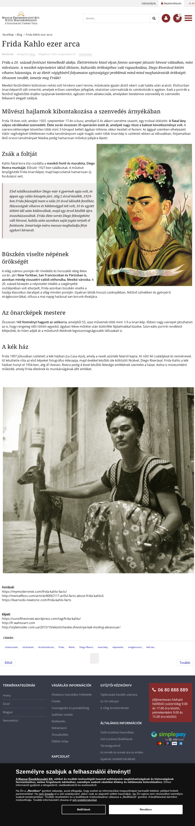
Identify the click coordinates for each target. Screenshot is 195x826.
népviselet (118, 647)
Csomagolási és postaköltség (70, 708)
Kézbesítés (58, 721)
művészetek (11, 647)
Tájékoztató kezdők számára (118, 694)
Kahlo (72, 647)
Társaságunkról (110, 745)
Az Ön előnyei (109, 701)
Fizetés (56, 701)
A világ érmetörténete (114, 708)
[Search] (154, 18)
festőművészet (46, 647)
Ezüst (6, 704)
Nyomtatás (85, 54)
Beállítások (83, 809)
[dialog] (97, 794)
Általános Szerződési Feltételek (72, 694)
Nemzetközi (10, 720)
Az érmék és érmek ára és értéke (121, 752)
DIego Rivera (86, 647)
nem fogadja (46, 793)
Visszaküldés (60, 734)
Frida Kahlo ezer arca (41, 43)
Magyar (8, 712)
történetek (28, 647)
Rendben (146, 809)
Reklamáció (59, 728)
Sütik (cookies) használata (117, 732)
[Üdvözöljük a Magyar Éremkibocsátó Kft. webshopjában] (166, 18)
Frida (62, 647)
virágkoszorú (135, 647)
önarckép (103, 647)
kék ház (150, 647)
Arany (7, 695)
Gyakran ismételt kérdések (117, 759)
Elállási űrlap (60, 741)
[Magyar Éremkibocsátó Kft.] (21, 18)
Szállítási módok (62, 714)
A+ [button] (193, 3)
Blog (32, 54)
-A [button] (189, 3)
